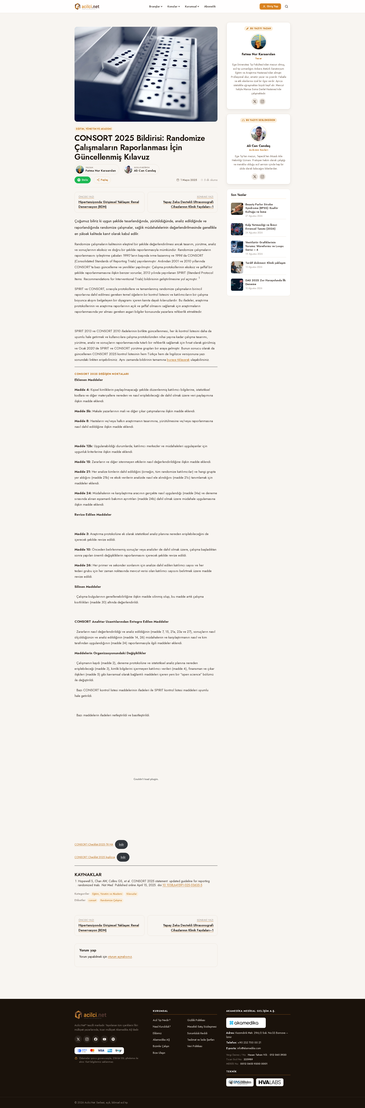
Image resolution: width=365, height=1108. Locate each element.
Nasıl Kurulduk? (162, 1026)
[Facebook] (95, 1039)
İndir (121, 844)
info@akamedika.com (249, 1048)
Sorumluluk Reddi (197, 1033)
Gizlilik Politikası (196, 1020)
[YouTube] (104, 1039)
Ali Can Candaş (258, 145)
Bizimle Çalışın (161, 1046)
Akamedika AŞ (161, 1040)
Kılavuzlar (132, 894)
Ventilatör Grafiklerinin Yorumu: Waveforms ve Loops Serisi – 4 (264, 246)
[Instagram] (262, 101)
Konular (172, 6)
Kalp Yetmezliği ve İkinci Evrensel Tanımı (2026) (261, 226)
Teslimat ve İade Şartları (200, 1040)
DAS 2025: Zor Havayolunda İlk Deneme (265, 282)
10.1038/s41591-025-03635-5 (182, 885)
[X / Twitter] (255, 101)
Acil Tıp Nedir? (162, 1020)
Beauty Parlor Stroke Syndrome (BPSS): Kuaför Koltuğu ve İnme (261, 208)
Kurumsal (191, 6)
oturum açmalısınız (120, 956)
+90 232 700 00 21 (249, 1042)
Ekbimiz (157, 1033)
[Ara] (286, 6)
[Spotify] (113, 1039)
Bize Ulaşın (159, 1053)
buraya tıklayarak (178, 359)
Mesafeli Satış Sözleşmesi (202, 1026)
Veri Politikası (194, 1046)
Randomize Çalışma (111, 900)
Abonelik (210, 6)
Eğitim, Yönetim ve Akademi (93, 128)
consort (92, 900)
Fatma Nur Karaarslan (258, 54)
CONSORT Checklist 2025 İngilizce (95, 857)
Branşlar (154, 6)
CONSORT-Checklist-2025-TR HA (94, 844)
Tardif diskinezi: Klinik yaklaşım (265, 263)
